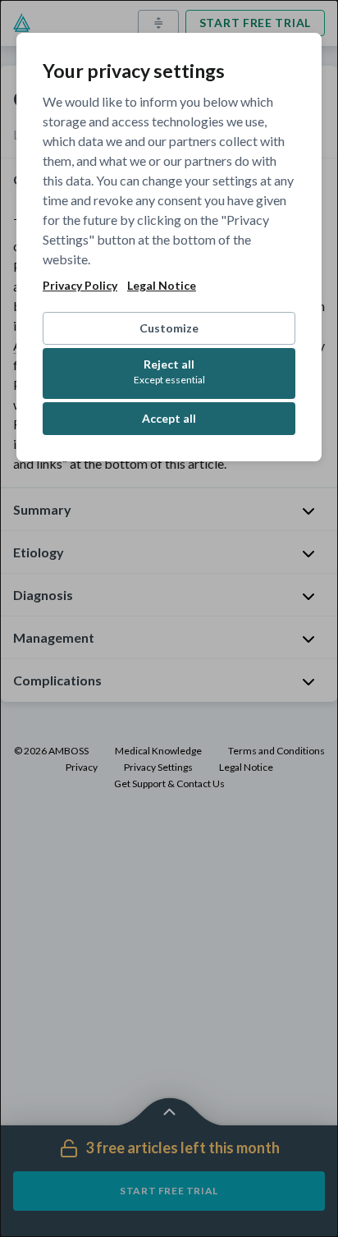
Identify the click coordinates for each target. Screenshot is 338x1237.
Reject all (169, 371)
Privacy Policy (80, 285)
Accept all (169, 418)
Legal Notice (161, 285)
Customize (169, 328)
